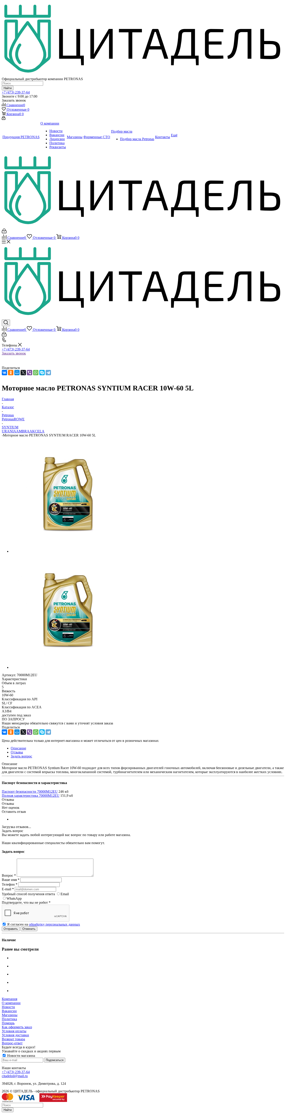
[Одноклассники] (10, 372)
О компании (11, 1003)
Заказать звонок (14, 353)
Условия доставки (15, 1035)
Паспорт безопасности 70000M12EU (30, 791)
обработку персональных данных (54, 924)
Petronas (8, 419)
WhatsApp (14, 898)
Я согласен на (43, 924)
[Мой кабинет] (3, 119)
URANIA (9, 431)
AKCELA (36, 431)
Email (65, 894)
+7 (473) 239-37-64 (16, 92)
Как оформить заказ (17, 1027)
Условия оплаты (14, 1031)
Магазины (9, 1015)
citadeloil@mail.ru (15, 1076)
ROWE (19, 419)
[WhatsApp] (35, 372)
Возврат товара (13, 1039)
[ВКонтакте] (4, 372)
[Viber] (29, 372)
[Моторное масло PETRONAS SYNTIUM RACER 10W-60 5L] (66, 551)
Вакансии (9, 1011)
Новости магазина (20, 1056)
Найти (8, 1110)
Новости (8, 1007)
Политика (9, 1019)
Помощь (8, 1023)
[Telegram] (48, 372)
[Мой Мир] (17, 372)
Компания (9, 999)
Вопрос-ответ (12, 1043)
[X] (23, 372)
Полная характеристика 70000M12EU (30, 795)
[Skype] (42, 372)
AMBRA (22, 431)
